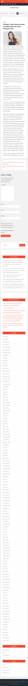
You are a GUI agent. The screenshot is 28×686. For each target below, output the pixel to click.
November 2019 (6, 468)
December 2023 (6, 347)
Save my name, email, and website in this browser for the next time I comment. (7, 225)
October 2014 (6, 616)
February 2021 (6, 429)
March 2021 (5, 426)
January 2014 (6, 640)
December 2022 (6, 376)
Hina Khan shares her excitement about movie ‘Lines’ (13, 167)
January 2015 (6, 608)
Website (3, 216)
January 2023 (6, 373)
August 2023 (5, 355)
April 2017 (5, 537)
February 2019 (6, 492)
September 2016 (6, 555)
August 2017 (5, 526)
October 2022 (6, 381)
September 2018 (6, 505)
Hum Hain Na (11, 308)
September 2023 (6, 352)
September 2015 (6, 587)
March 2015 (5, 603)
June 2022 (5, 392)
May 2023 (5, 363)
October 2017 (6, 521)
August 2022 (5, 386)
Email (2, 210)
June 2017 (5, 532)
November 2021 (6, 405)
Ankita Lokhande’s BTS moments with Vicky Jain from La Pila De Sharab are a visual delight (13, 280)
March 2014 (5, 635)
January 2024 (6, 344)
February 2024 (6, 342)
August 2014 (5, 621)
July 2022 (5, 389)
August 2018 (5, 508)
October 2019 (6, 471)
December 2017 (6, 516)
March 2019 (5, 489)
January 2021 (6, 431)
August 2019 (5, 476)
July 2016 (5, 561)
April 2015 (5, 600)
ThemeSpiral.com (14, 683)
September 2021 (6, 410)
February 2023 (6, 371)
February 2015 (6, 606)
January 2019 (6, 495)
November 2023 (6, 349)
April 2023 (5, 365)
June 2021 (5, 418)
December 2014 (6, 611)
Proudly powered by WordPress (8, 681)
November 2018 (6, 500)
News (4, 22)
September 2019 (6, 474)
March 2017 (5, 540)
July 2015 (5, 592)
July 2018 (5, 511)
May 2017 (5, 534)
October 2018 (6, 503)
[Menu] (2, 1)
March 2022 (5, 400)
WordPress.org (6, 672)
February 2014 (6, 637)
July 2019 (5, 479)
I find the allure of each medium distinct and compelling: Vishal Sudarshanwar (12, 275)
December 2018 (6, 497)
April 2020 (5, 455)
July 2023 (5, 357)
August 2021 (5, 413)
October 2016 (6, 553)
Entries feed (5, 667)
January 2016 (6, 577)
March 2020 (5, 458)
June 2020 (5, 450)
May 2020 (5, 452)
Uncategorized (6, 655)
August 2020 (5, 444)
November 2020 (6, 437)
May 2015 (5, 598)
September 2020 (6, 442)
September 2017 (6, 524)
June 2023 (5, 360)
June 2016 (5, 563)
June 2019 (5, 481)
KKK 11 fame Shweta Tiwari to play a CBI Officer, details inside (13, 163)
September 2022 (6, 384)
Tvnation (14, 8)
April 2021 (5, 423)
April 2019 (5, 487)
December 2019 (6, 466)
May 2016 (5, 566)
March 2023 (5, 368)
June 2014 (5, 627)
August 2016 (5, 558)
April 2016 (5, 569)
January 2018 (6, 513)
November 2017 (6, 518)
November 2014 (6, 613)
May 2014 (5, 629)
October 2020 (6, 439)
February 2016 (6, 574)
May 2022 (5, 394)
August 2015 (5, 590)
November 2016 (6, 550)
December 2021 (6, 402)
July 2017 (5, 529)
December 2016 (6, 547)
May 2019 (5, 484)
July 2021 (5, 415)
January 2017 (6, 545)
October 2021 (6, 408)
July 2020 (5, 447)
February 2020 (6, 460)
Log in (4, 664)
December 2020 (6, 434)
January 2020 (6, 463)
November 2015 (6, 582)
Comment (3, 184)
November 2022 (6, 378)
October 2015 (6, 584)
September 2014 (6, 619)
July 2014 (5, 624)
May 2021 (5, 421)
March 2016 (5, 571)
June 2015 (5, 595)
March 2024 (5, 339)
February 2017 (6, 542)
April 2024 (5, 336)
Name (2, 204)
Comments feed (6, 670)
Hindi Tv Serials (6, 650)
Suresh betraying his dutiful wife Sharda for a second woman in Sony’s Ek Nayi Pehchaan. (13, 325)
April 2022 (5, 397)
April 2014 (5, 632)
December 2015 (6, 579)
